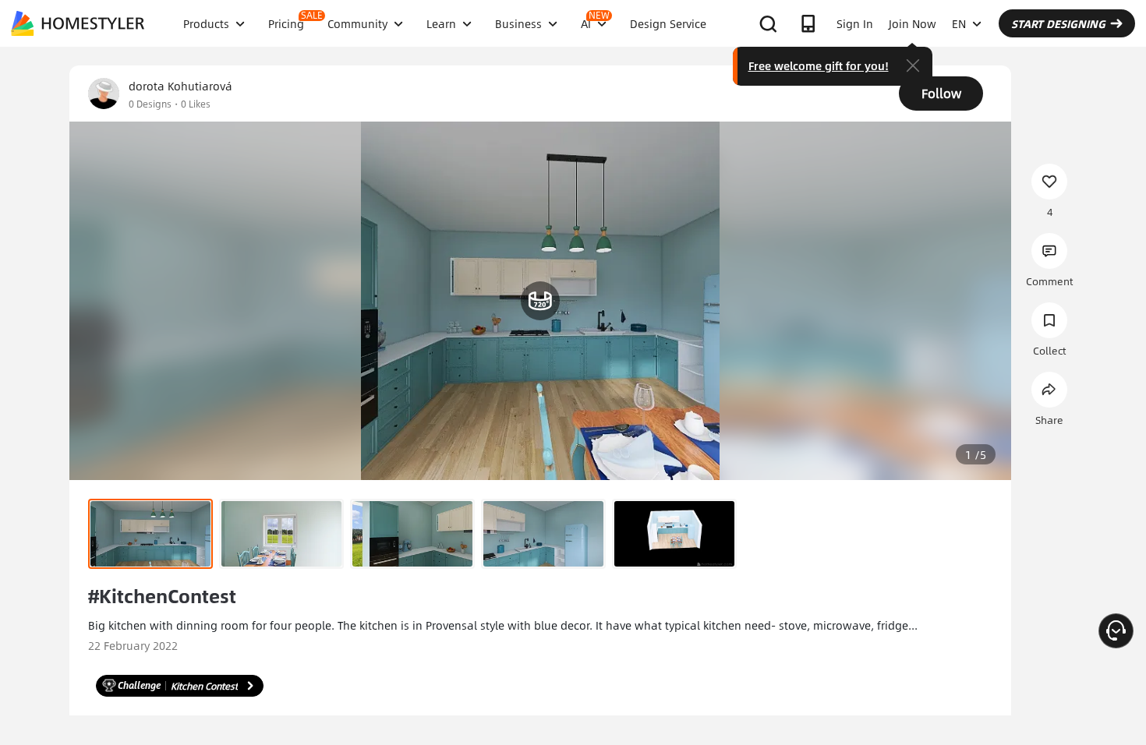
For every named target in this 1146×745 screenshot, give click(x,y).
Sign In (855, 23)
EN (959, 23)
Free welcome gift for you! (818, 65)
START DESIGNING (1058, 23)
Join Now (912, 23)
